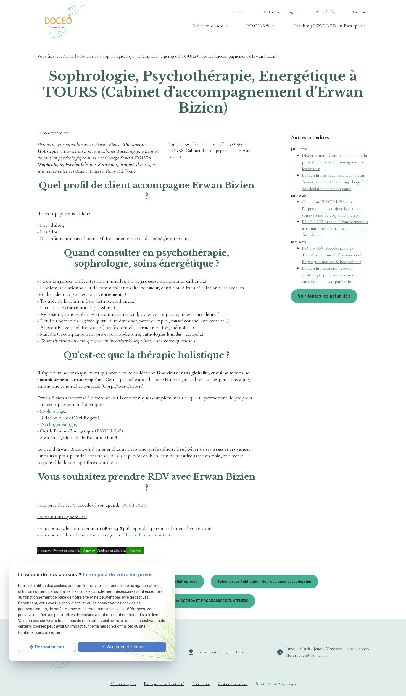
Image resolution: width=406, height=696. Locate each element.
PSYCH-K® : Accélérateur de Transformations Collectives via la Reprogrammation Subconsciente (332, 255)
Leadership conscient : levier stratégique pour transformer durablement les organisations (328, 274)
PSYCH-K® (258, 26)
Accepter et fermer (125, 646)
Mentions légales (123, 684)
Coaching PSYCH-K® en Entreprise (328, 26)
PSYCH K (107, 431)
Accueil (238, 12)
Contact (360, 12)
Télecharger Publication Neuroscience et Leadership (264, 581)
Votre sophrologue (280, 12)
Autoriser (89, 550)
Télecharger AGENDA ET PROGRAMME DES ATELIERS (203, 601)
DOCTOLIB (134, 505)
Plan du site (201, 684)
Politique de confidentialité (164, 684)
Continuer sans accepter (39, 632)
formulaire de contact (148, 535)
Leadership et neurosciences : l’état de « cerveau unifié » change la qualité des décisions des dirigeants (335, 182)
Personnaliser (50, 647)
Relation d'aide (207, 26)
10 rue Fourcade (221, 652)
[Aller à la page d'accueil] (65, 22)
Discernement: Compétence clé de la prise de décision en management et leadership (334, 162)
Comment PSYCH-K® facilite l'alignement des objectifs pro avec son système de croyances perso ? (332, 208)
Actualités (325, 12)
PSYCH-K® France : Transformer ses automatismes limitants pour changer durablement (335, 228)
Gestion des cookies (233, 684)
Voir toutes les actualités (324, 296)
